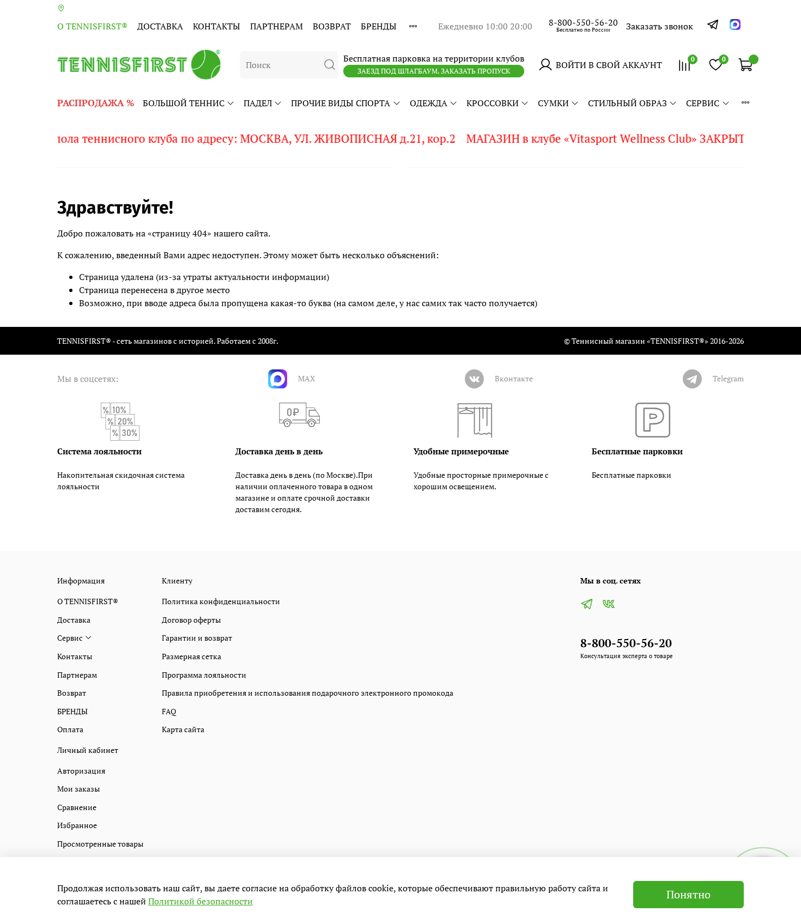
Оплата (70, 729)
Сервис (702, 103)
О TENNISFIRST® (92, 26)
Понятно (688, 894)
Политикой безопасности (200, 901)
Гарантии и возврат (197, 638)
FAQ (169, 711)
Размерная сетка (191, 656)
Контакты (216, 26)
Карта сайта (183, 729)
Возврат (332, 26)
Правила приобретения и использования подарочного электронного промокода (307, 693)
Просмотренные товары (100, 843)
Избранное (77, 825)
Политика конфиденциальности (221, 601)
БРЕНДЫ (379, 26)
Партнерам (276, 26)
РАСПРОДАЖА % (95, 102)
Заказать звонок (659, 26)
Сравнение (76, 807)
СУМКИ (553, 103)
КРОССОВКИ (492, 103)
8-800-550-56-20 (583, 22)
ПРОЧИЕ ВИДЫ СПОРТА (340, 103)
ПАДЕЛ (258, 103)
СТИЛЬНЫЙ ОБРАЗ (627, 103)
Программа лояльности (204, 675)
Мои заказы (78, 788)
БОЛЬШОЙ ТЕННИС (183, 103)
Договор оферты (191, 620)
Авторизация (81, 770)
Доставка (160, 26)
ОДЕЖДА (428, 103)
